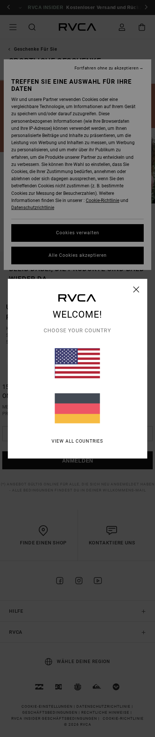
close (136, 289)
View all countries (77, 440)
